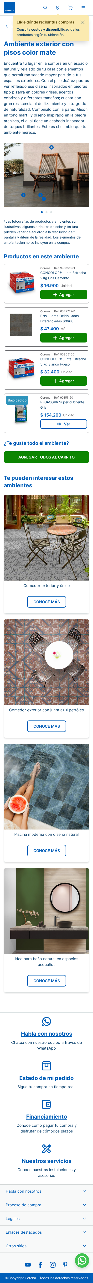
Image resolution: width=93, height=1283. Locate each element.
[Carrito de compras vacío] (70, 7)
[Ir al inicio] (9, 7)
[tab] (42, 212)
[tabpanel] (46, 175)
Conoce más (46, 601)
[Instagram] (52, 1264)
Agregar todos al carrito (46, 457)
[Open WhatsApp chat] (82, 1260)
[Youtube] (28, 1264)
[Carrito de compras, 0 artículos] (70, 7)
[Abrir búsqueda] (45, 7)
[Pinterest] (65, 1264)
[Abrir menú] (83, 7)
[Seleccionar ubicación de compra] (57, 7)
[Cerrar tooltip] (82, 22)
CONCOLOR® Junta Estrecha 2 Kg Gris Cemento (63, 275)
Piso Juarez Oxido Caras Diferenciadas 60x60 (59, 318)
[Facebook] (40, 1264)
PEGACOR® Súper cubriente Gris (62, 404)
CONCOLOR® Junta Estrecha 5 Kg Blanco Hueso (63, 361)
